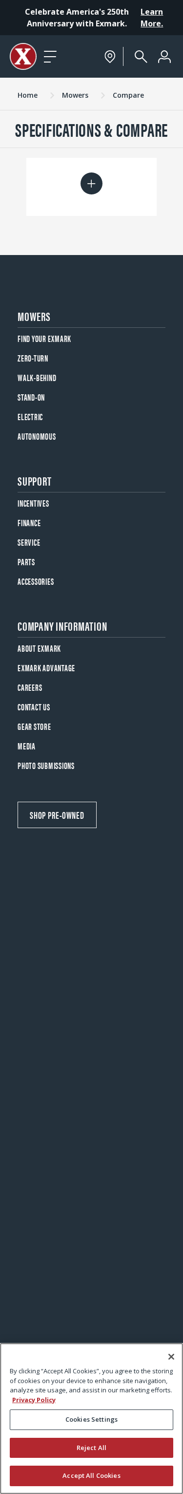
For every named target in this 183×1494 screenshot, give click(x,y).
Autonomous (37, 436)
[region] (91, 1418)
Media (27, 746)
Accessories (36, 581)
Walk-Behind (37, 377)
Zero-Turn (33, 358)
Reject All (91, 1447)
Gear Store (34, 726)
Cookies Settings (91, 1419)
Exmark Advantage (46, 668)
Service (29, 542)
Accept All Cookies (91, 1475)
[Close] (171, 1356)
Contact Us (34, 707)
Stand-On (31, 397)
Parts (26, 561)
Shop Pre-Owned (57, 815)
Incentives (33, 503)
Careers (30, 687)
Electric (30, 416)
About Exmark (39, 648)
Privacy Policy (34, 1399)
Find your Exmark (44, 338)
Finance (29, 522)
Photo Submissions (46, 765)
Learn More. (152, 17)
